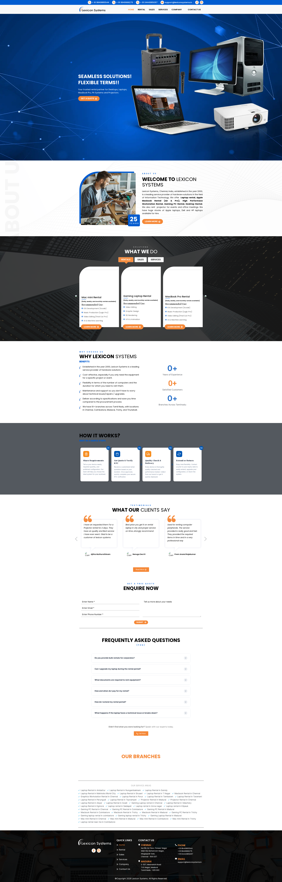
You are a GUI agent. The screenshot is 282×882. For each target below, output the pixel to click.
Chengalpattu (129, 761)
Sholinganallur (103, 761)
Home (131, 9)
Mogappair (88, 761)
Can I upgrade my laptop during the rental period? (118, 669)
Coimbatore (145, 761)
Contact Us (194, 9)
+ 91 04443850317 (185, 854)
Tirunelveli (181, 761)
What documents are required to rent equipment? (118, 680)
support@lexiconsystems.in (190, 862)
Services (163, 9)
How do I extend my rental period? (110, 702)
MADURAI (146, 861)
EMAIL (181, 859)
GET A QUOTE (87, 98)
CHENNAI (146, 845)
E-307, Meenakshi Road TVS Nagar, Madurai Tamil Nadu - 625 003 (151, 867)
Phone (182, 845)
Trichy (169, 761)
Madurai (158, 761)
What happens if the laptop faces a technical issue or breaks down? (126, 713)
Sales (152, 9)
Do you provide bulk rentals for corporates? (115, 658)
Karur (141, 764)
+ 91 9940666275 (185, 851)
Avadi (116, 761)
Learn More (151, 221)
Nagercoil (194, 761)
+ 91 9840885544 (185, 848)
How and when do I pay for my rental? (112, 691)
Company (177, 9)
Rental (141, 9)
